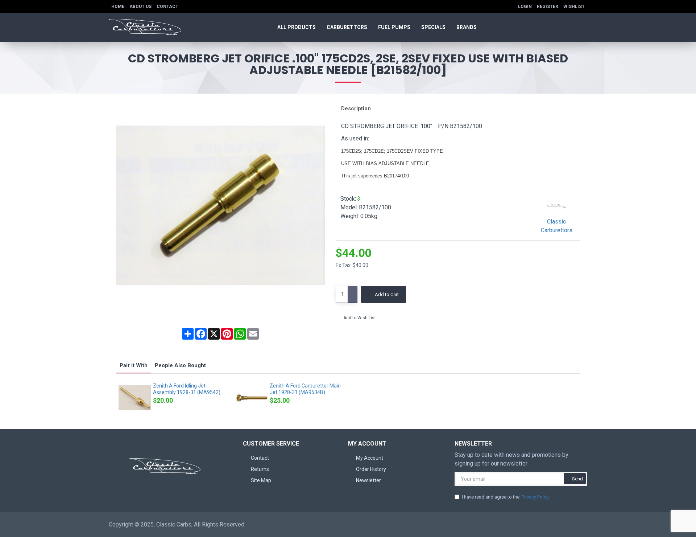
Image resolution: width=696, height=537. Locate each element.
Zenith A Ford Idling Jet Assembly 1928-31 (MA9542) (186, 389)
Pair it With (134, 365)
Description (356, 108)
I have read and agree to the (506, 497)
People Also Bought (180, 365)
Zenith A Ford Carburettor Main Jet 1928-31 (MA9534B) (305, 389)
